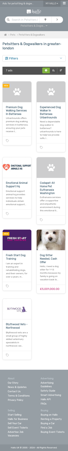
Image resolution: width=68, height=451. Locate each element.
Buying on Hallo (49, 414)
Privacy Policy (15, 400)
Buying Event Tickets (53, 431)
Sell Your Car (14, 423)
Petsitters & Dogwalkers (32, 34)
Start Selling (14, 414)
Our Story (13, 382)
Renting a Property (51, 419)
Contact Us (14, 391)
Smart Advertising (51, 395)
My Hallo (51, 3)
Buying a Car (48, 423)
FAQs (44, 403)
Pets (12, 34)
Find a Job (46, 427)
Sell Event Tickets (18, 427)
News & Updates (17, 387)
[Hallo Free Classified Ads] (34, 11)
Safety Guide (48, 390)
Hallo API (46, 399)
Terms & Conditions (19, 395)
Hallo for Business (18, 419)
